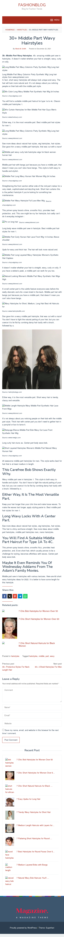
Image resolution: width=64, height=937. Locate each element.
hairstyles (15, 656)
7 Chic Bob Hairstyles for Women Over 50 (38, 610)
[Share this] (4, 596)
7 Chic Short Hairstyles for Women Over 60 (39, 618)
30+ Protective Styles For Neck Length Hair (15, 666)
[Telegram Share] (20, 596)
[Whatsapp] (25, 596)
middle (41, 656)
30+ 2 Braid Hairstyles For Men (48, 665)
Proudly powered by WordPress (23, 927)
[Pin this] (15, 596)
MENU (57, 20)
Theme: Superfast (46, 927)
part (47, 656)
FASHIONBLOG (32, 5)
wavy (52, 656)
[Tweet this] (9, 596)
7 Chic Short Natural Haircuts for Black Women (37, 644)
